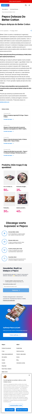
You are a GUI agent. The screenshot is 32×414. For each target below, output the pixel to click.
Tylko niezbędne (10, 409)
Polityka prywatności (9, 300)
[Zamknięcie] (29, 375)
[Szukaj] (25, 5)
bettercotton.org (4, 102)
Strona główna (5, 9)
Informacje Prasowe (14, 9)
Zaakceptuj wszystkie (22, 409)
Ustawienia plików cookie (16, 405)
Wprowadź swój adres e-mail (9, 284)
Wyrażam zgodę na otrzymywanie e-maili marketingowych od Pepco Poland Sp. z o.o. (14, 281)
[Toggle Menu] (29, 5)
